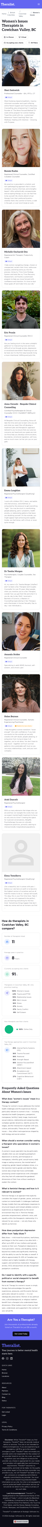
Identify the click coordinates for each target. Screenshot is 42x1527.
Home (4, 14)
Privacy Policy (7, 1427)
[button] (38, 4)
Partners (5, 1391)
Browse (4, 1373)
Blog (3, 1397)
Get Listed (6, 1412)
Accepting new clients (14, 43)
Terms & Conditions (9, 1430)
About (4, 1388)
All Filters (34, 43)
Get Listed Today (21, 1334)
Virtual (23, 37)
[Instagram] (7, 1358)
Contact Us (6, 1394)
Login (4, 1415)
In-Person (10, 37)
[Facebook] (3, 1358)
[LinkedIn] (11, 1358)
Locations (5, 1376)
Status (4, 1401)
